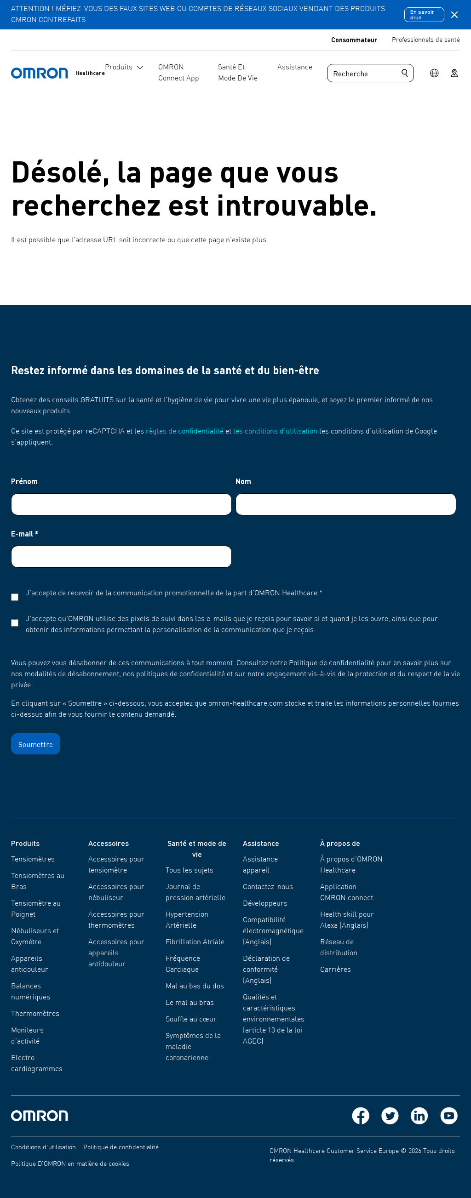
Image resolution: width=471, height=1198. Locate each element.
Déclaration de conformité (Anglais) (266, 970)
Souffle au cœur (191, 1019)
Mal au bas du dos (195, 986)
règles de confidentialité (185, 431)
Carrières (335, 970)
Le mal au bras (190, 1003)
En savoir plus (422, 14)
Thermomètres (35, 1014)
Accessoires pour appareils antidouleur (116, 953)
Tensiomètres (33, 859)
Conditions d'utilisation (43, 1147)
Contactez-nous (268, 887)
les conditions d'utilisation (275, 431)
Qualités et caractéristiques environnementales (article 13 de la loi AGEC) (273, 1019)
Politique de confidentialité (121, 1147)
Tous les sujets (189, 870)
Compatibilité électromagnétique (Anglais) (273, 931)
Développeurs (265, 903)
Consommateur (354, 39)
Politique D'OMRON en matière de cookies (70, 1164)
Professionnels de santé (426, 40)
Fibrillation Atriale (195, 942)
